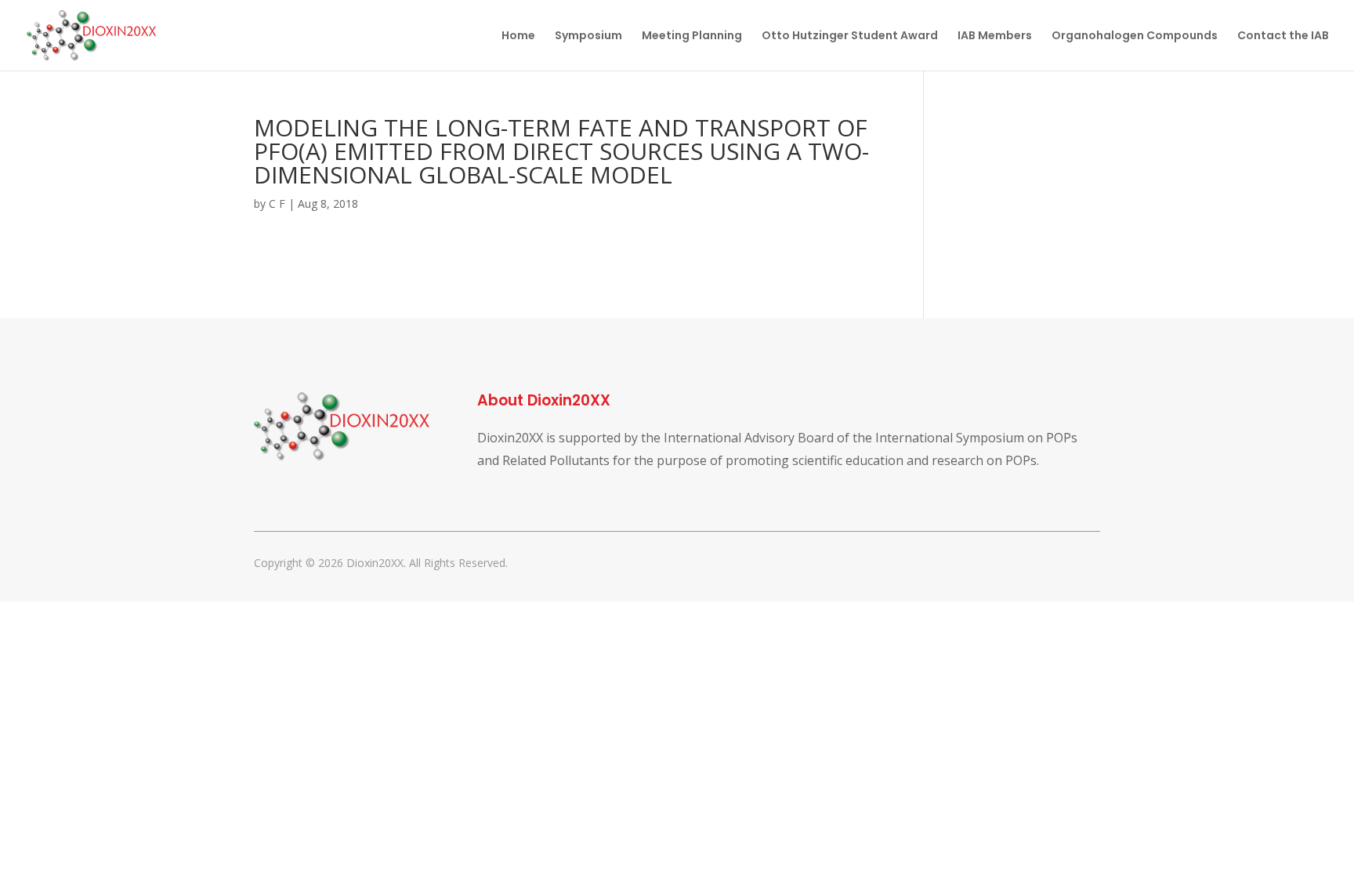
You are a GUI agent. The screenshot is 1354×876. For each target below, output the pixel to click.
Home (518, 36)
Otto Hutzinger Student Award (850, 36)
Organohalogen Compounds (1135, 36)
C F (277, 203)
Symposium (588, 36)
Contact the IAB (1283, 36)
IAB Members (995, 36)
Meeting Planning (692, 36)
